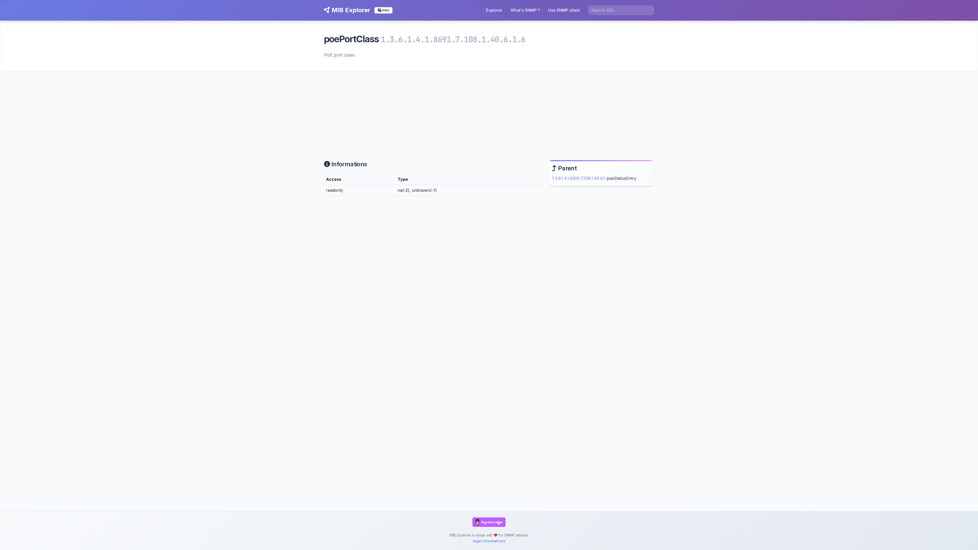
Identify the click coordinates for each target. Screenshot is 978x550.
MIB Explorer (350, 10)
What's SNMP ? (525, 10)
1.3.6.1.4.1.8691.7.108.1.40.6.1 (578, 178)
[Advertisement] (489, 109)
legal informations (489, 541)
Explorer (494, 10)
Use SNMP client (564, 10)
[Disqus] (433, 270)
